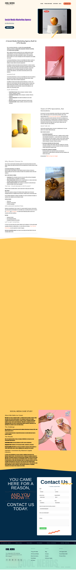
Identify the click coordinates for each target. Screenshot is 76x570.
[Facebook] (7, 560)
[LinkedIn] (21, 560)
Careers (46, 556)
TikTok (8, 211)
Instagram (14, 211)
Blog (60, 3)
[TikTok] (15, 560)
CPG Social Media (35, 553)
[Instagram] (10, 560)
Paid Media (33, 558)
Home (41, 3)
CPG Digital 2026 (63, 551)
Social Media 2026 (63, 553)
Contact (47, 553)
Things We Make (48, 3)
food (50, 116)
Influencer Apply (48, 558)
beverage (54, 116)
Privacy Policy (62, 556)
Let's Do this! (43, 528)
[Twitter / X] (18, 560)
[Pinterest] (12, 560)
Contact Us (67, 3)
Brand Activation (34, 556)
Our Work (55, 3)
